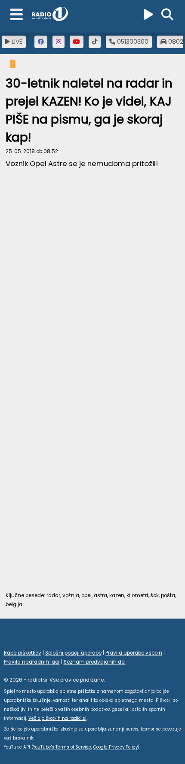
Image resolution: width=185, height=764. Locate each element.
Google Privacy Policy (115, 747)
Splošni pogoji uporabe (73, 652)
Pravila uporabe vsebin (133, 652)
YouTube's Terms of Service (62, 747)
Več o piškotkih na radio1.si (57, 718)
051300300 (131, 41)
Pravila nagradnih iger (32, 661)
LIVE (16, 41)
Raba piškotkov (22, 652)
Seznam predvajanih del (95, 661)
